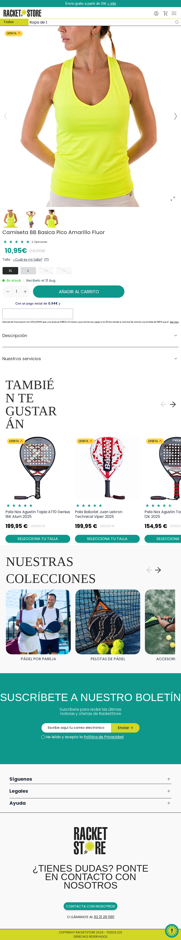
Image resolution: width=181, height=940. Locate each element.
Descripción (14, 335)
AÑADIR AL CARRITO (79, 292)
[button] (166, 13)
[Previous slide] (5, 116)
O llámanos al (90, 916)
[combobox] (90, 22)
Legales (18, 791)
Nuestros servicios (21, 359)
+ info (111, 3)
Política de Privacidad (103, 737)
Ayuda (17, 803)
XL (10, 270)
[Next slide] (175, 116)
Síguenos (20, 779)
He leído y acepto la (84, 737)
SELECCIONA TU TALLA (37, 538)
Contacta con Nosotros (90, 906)
